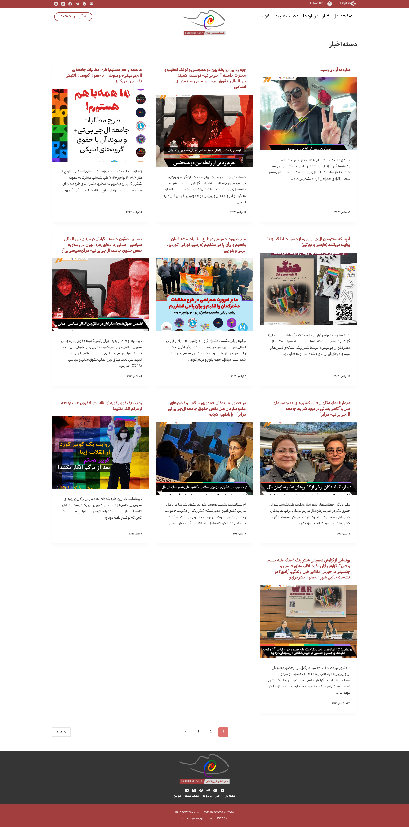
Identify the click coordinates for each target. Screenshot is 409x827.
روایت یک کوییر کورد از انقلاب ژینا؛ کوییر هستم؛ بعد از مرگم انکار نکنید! (101, 406)
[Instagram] (56, 4)
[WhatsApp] (84, 4)
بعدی (63, 732)
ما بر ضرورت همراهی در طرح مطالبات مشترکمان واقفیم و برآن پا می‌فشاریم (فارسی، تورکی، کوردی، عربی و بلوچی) (206, 244)
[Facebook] (70, 4)
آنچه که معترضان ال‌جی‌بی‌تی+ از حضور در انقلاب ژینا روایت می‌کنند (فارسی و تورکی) (308, 242)
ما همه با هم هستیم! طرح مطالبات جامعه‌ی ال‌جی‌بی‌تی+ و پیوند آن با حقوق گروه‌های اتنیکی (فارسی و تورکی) (104, 75)
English (345, 3)
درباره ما (310, 16)
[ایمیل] (91, 4)
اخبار (327, 16)
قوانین (263, 16)
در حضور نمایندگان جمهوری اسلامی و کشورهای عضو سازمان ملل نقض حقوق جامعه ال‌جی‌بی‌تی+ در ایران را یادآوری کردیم (206, 408)
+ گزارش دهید (73, 16)
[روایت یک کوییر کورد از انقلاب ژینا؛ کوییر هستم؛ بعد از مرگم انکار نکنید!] (100, 452)
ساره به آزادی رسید (335, 70)
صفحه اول (343, 16)
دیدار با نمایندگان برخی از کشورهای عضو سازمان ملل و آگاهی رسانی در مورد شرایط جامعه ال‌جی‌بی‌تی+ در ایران (311, 408)
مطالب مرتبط (286, 16)
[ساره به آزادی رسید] (308, 113)
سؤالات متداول (316, 3)
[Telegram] (77, 4)
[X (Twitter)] (63, 4)
